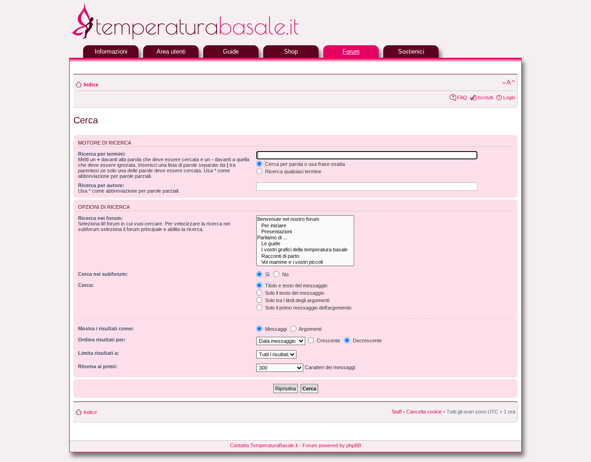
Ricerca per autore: (101, 185)
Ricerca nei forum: (100, 218)
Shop (291, 51)
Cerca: (86, 285)
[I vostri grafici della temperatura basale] (305, 250)
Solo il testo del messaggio (294, 293)
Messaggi (275, 329)
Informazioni (111, 51)
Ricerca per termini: (102, 154)
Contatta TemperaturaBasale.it (264, 445)
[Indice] (207, 38)
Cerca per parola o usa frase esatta (304, 164)
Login (509, 97)
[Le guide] (305, 244)
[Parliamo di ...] (305, 238)
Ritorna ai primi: (97, 366)
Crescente (327, 340)
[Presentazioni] (305, 232)
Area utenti (171, 51)
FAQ (462, 97)
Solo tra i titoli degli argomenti (296, 300)
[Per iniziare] (305, 226)
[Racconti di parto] (305, 256)
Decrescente (366, 340)
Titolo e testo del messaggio (295, 285)
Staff (397, 411)
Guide (231, 51)
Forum (351, 51)
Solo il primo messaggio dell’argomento (307, 307)
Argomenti (309, 329)
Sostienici (411, 51)
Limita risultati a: (98, 353)
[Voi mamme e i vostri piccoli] (305, 262)
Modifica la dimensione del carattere (508, 83)
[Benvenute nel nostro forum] (305, 219)
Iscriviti (485, 97)
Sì (267, 274)
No (285, 274)
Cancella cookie (424, 411)
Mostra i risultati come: (106, 328)
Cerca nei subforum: (103, 274)
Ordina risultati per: (102, 339)
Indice (91, 84)
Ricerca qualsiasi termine (292, 171)
